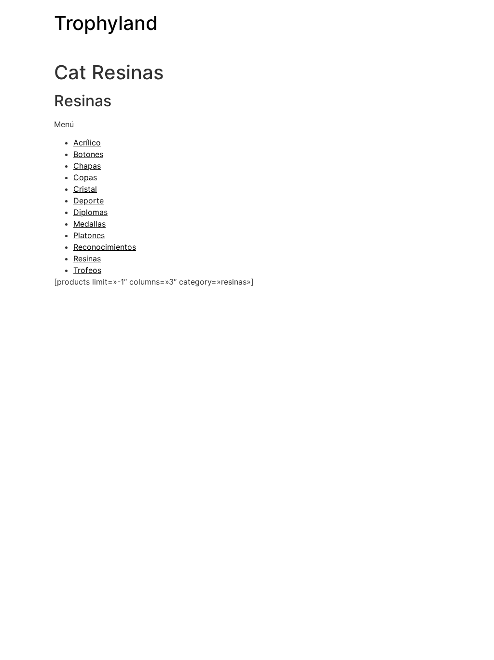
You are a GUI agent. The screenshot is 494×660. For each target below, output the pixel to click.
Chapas (87, 166)
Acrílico (87, 142)
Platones (89, 235)
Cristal (85, 189)
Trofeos (87, 270)
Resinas (87, 258)
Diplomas (90, 212)
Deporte (88, 200)
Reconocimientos (104, 247)
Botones (88, 154)
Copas (85, 177)
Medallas (89, 224)
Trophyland (106, 23)
